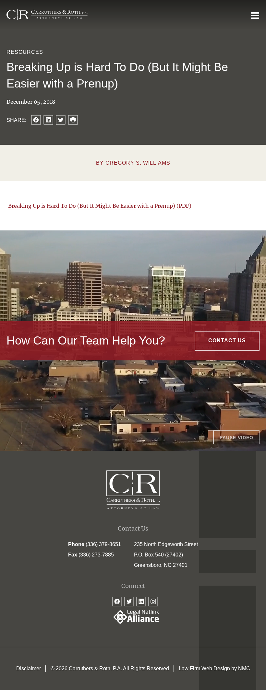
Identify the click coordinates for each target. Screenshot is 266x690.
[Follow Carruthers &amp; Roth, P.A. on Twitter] (129, 601)
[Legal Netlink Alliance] (133, 622)
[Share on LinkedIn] (48, 120)
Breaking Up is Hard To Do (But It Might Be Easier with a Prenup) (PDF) (99, 206)
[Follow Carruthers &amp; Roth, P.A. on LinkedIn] (141, 601)
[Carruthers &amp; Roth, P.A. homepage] (47, 14)
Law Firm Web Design (204, 668)
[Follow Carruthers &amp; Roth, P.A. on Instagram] (153, 601)
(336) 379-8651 (103, 544)
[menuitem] (28, 668)
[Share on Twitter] (61, 120)
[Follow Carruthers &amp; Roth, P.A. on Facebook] (117, 601)
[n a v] (255, 15)
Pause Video (236, 437)
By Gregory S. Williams (133, 163)
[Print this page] (73, 120)
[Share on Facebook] (36, 120)
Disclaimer (28, 668)
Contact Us (227, 340)
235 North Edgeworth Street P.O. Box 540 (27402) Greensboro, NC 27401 (166, 555)
